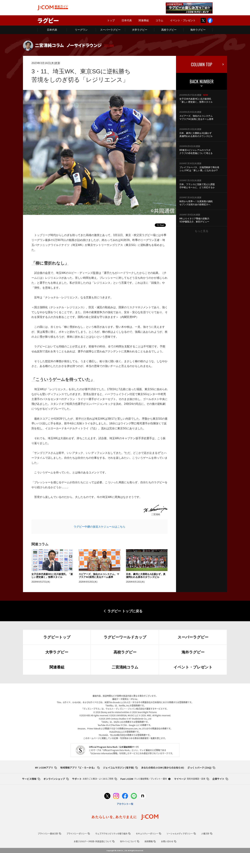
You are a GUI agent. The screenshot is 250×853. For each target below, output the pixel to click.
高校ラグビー (169, 29)
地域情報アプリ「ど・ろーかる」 (78, 767)
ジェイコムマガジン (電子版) (118, 767)
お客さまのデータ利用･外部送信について (93, 841)
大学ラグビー (139, 29)
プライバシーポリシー (76, 833)
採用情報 (149, 841)
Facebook (210, 20)
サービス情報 (29, 778)
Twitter (203, 20)
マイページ (189, 778)
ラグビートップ (57, 637)
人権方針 (205, 833)
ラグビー (48, 20)
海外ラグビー (198, 29)
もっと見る (201, 231)
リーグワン (81, 29)
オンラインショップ (54, 778)
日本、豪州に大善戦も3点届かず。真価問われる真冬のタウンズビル (145, 575)
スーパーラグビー (110, 29)
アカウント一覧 (125, 803)
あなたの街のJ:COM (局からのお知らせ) (162, 767)
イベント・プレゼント (183, 20)
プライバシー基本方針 (48, 833)
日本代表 (127, 20)
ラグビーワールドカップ (125, 637)
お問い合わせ (167, 841)
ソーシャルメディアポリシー (179, 833)
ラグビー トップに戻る (125, 611)
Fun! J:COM (143, 778)
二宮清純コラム (125, 667)
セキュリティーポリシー (147, 833)
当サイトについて (128, 841)
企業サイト (218, 778)
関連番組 (144, 20)
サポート (92, 778)
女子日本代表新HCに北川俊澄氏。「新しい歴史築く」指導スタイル (52, 575)
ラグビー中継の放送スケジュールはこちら (99, 526)
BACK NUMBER (201, 81)
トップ (111, 20)
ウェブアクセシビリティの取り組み (111, 833)
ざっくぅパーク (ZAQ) (199, 767)
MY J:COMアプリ (44, 767)
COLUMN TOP (201, 64)
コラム (159, 20)
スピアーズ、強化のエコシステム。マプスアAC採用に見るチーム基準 (99, 575)
